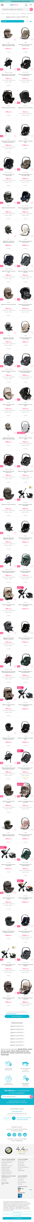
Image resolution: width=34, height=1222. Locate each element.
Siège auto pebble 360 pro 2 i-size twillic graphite (25, 372)
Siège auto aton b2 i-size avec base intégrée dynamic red (8, 672)
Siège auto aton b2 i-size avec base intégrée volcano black (8, 75)
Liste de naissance (22, 1177)
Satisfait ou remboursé (6, 1173)
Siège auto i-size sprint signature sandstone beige (8, 438)
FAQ (2, 1184)
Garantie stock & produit (7, 1172)
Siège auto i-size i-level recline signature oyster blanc (8, 141)
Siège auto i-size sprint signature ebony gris (8, 638)
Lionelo (11, 1053)
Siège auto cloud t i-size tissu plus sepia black (25, 538)
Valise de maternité (22, 1182)
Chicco (13, 1051)
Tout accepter (17, 1218)
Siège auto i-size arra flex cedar (8, 304)
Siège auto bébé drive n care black (25, 405)
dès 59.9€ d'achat (8, 1069)
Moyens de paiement (6, 1170)
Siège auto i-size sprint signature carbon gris (8, 338)
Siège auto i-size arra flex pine (8, 504)
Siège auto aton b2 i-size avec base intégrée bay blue (8, 572)
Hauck (23, 1051)
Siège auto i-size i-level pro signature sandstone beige (8, 45)
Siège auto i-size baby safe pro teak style (25, 998)
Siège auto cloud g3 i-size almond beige (25, 338)
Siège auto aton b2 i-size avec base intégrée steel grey (8, 768)
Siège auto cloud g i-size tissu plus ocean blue (25, 932)
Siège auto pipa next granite (8, 207)
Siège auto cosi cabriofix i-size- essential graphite (25, 768)
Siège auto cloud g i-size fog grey (25, 438)
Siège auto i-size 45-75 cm (17, 1026)
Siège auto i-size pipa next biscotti (8, 605)
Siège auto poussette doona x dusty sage (8, 865)
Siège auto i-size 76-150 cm (17, 1042)
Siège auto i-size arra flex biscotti (8, 405)
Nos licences (4, 1180)
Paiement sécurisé (22, 1186)
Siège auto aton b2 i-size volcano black (8, 175)
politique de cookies (8, 1210)
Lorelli (17, 1053)
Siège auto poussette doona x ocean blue (25, 705)
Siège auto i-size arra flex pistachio (8, 802)
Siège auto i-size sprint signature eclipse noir (8, 538)
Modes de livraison (5, 1168)
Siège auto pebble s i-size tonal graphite (25, 272)
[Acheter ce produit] (15, 39)
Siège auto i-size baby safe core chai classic (25, 802)
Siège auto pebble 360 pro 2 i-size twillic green (25, 672)
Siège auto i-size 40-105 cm (17, 1029)
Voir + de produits (17, 1016)
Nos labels (4, 1179)
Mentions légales (21, 1165)
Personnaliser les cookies (7, 1165)
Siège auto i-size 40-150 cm (17, 1038)
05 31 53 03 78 (25, 1086)
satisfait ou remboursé (8, 1084)
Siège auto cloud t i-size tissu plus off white (25, 242)
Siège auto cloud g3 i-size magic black (25, 738)
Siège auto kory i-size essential (25, 107)
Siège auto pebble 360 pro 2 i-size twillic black (25, 75)
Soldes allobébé (21, 1170)
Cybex (30, 1049)
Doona (18, 1051)
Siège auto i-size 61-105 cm (17, 1032)
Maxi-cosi (23, 1053)
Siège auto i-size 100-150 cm (17, 1045)
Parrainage (20, 1184)
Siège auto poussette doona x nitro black (25, 605)
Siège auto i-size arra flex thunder (8, 898)
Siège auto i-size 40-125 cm (17, 1035)
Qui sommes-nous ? (22, 1160)
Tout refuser (17, 1215)
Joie (27, 1051)
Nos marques (20, 1164)
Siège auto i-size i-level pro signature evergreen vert (8, 835)
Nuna (29, 1053)
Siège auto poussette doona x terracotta (25, 898)
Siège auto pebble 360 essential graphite (25, 965)
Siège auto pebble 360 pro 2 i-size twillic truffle (25, 175)
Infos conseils (20, 1179)
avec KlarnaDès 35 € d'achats (25, 1070)
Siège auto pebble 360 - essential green (25, 572)
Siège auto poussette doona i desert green (8, 965)
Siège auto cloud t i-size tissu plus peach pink (25, 835)
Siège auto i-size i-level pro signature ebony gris (8, 932)
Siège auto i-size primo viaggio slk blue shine (25, 208)
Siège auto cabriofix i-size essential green (25, 865)
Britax (25, 1049)
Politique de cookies (6, 1167)
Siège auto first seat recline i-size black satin (25, 305)
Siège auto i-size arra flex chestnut (8, 998)
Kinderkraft (5, 1053)
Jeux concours (21, 1180)
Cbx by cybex (5, 1051)
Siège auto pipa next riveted (8, 107)
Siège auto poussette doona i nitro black (25, 505)
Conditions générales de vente (8, 1160)
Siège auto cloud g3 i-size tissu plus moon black (25, 638)
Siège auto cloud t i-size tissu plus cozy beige (25, 45)
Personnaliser (17, 1212)
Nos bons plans (21, 1162)
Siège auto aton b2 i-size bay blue (8, 272)
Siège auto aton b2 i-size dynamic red (8, 472)
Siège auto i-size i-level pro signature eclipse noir (8, 738)
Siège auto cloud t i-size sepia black (25, 141)
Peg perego (5, 1054)
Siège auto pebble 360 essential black (25, 472)
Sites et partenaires (6, 1177)
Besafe (20, 1049)
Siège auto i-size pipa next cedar (8, 705)
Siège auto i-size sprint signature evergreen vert (8, 242)
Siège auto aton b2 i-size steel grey (8, 372)
